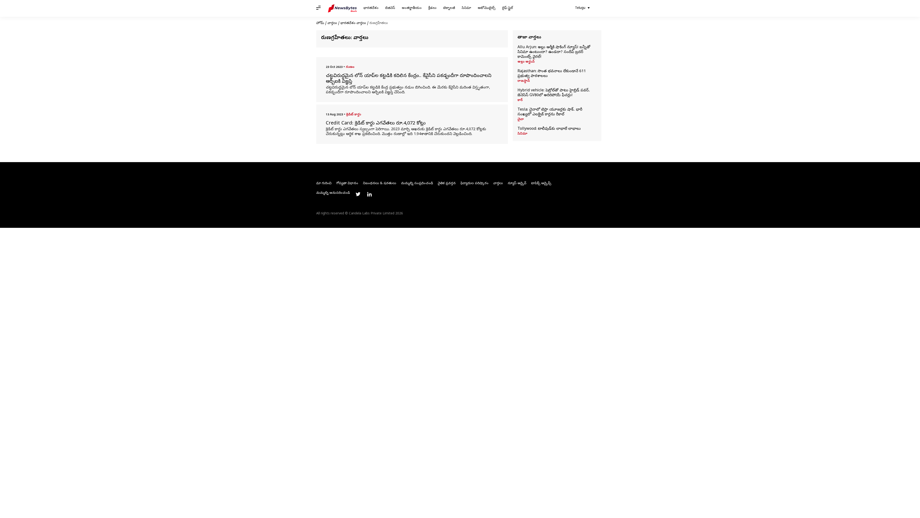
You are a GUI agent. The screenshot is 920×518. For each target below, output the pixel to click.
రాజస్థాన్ (524, 81)
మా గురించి (324, 183)
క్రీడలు (432, 8)
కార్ (520, 100)
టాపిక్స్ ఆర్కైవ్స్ (541, 183)
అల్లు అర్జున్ (526, 62)
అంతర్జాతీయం (412, 8)
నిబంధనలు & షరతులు (379, 183)
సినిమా (466, 8)
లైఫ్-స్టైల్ (507, 8)
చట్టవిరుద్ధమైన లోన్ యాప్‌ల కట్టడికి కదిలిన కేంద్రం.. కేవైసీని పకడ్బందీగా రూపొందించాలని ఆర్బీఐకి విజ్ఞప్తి (408, 79)
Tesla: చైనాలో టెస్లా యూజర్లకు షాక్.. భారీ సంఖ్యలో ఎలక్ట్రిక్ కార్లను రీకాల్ (550, 112)
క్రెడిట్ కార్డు (353, 114)
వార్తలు (332, 23)
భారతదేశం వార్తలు (353, 23)
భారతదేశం (371, 8)
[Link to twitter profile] (358, 194)
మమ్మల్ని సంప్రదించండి (417, 183)
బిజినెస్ (390, 8)
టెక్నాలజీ (449, 8)
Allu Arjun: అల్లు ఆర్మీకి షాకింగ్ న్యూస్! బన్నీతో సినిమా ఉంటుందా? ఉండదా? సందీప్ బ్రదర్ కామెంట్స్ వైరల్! (554, 52)
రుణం (350, 67)
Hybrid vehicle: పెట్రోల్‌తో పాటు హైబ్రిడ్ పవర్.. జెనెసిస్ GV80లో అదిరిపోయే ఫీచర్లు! (554, 93)
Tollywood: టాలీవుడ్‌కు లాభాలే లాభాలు (549, 129)
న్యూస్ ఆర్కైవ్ (517, 183)
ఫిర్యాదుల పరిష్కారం (474, 183)
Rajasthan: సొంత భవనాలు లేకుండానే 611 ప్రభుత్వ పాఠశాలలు (552, 74)
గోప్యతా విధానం (347, 183)
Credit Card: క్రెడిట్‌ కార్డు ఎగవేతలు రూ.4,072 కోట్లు (376, 124)
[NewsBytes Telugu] (342, 8)
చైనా (521, 120)
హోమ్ (320, 23)
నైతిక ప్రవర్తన (447, 183)
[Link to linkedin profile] (369, 194)
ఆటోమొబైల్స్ (486, 8)
